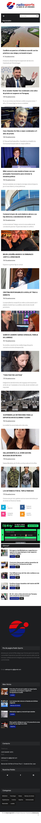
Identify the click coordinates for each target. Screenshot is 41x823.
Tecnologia (13, 796)
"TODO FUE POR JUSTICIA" (12, 375)
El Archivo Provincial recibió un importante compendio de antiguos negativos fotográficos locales (23, 690)
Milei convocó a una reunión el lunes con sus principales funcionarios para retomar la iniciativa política (19, 173)
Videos (20, 796)
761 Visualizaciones (9, 341)
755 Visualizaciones (9, 180)
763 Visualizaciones (9, 298)
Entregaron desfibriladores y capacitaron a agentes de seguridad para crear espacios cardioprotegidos (23, 552)
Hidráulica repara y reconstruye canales (22, 711)
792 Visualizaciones (9, 421)
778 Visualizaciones (9, 459)
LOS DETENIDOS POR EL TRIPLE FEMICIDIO (18, 491)
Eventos (14, 799)
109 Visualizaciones (9, 97)
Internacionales (14, 598)
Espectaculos (5, 799)
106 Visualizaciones (9, 137)
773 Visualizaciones (9, 494)
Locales (12, 556)
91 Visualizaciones (8, 56)
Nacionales (5, 803)
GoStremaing (35, 813)
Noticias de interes (15, 705)
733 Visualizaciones (9, 260)
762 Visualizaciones (9, 220)
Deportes (12, 726)
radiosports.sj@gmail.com (13, 669)
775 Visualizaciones (9, 378)
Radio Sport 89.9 (10, 813)
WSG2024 (4, 796)
